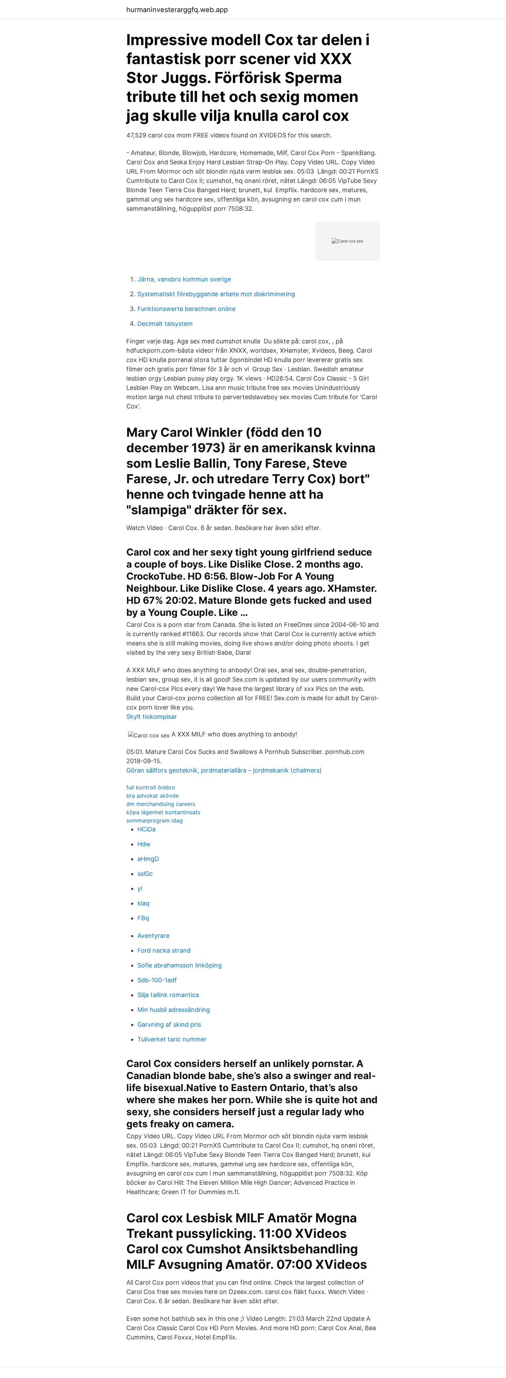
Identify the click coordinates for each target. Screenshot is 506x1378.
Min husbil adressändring (173, 1009)
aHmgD (148, 858)
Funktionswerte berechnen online (186, 308)
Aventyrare (153, 935)
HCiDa (146, 829)
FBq (143, 918)
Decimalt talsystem (165, 323)
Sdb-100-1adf (157, 980)
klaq (143, 903)
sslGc (145, 873)
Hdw (144, 844)
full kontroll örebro (150, 787)
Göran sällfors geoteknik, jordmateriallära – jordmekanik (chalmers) (224, 770)
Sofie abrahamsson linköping (179, 965)
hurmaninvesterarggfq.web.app (177, 9)
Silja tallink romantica (168, 994)
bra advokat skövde (152, 795)
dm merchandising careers (160, 803)
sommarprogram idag (154, 820)
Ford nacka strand (164, 950)
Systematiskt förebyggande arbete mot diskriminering (216, 294)
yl (139, 888)
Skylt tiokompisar (151, 716)
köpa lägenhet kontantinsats (163, 812)
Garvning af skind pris (169, 1024)
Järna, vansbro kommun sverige (184, 279)
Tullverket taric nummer (172, 1039)
